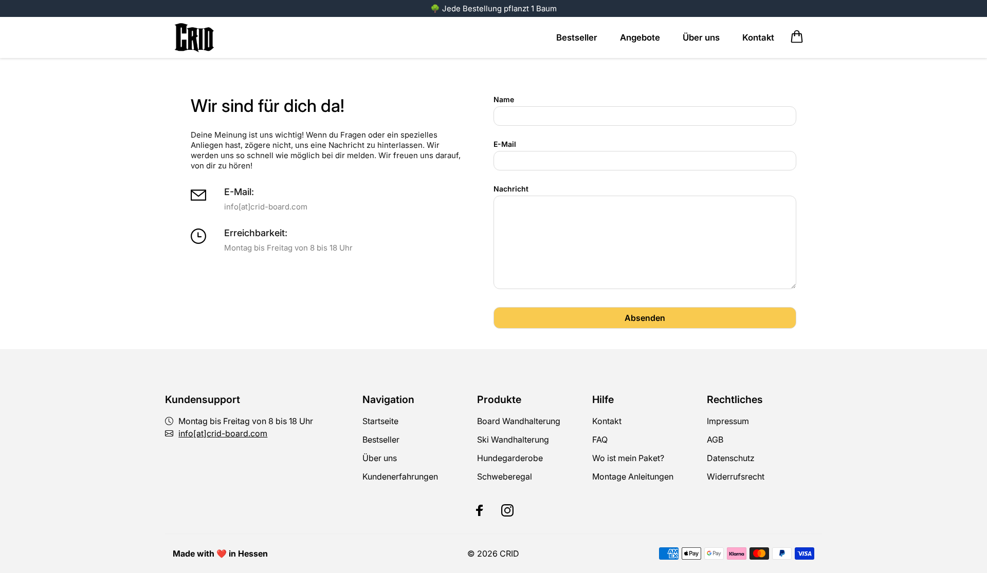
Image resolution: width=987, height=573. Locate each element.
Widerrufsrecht (735, 476)
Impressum (728, 421)
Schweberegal (504, 476)
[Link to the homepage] (195, 37)
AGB (715, 439)
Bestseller (380, 439)
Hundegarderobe (510, 458)
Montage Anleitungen (632, 476)
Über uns (379, 458)
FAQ (600, 439)
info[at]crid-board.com (222, 433)
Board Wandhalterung (518, 421)
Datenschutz (731, 458)
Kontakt (607, 421)
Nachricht (511, 188)
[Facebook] (479, 510)
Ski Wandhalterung (513, 439)
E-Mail (505, 144)
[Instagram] (507, 510)
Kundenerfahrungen (400, 476)
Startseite (380, 421)
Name (504, 99)
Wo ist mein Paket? (628, 458)
